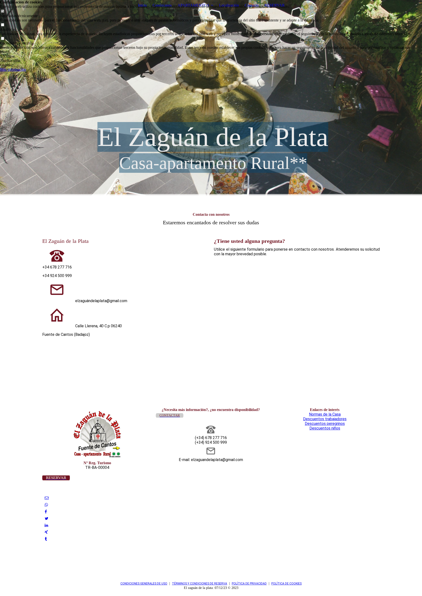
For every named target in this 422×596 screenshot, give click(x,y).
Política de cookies (286, 583)
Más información (13, 69)
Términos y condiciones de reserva (199, 583)
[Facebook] (46, 512)
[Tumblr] (46, 539)
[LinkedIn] (46, 525)
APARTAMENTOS (193, 5)
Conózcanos (162, 5)
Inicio (142, 5)
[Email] (47, 498)
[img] (211, 97)
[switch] (2, 11)
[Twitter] (46, 518)
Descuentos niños (324, 428)
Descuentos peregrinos (325, 423)
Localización (229, 5)
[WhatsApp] (46, 505)
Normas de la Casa (325, 414)
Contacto (252, 5)
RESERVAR (274, 5)
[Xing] (46, 532)
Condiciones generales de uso (143, 583)
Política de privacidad (249, 583)
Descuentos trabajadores (325, 419)
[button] (211, 56)
